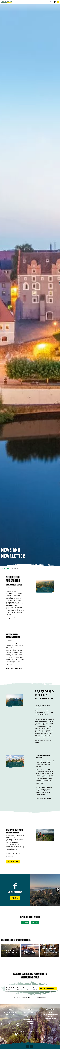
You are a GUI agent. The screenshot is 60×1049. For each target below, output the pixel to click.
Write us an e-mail (10, 1014)
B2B (8, 568)
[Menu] (55, 2)
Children (35, 989)
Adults (28, 989)
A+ (31, 1046)
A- (27, 1046)
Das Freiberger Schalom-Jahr (14, 668)
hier (38, 742)
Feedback (30, 1023)
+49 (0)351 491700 (12, 1012)
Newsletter (30, 1017)
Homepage (3, 568)
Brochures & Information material (30, 1020)
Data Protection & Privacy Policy (50, 1015)
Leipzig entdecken (11, 618)
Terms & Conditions (50, 1018)
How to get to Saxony (30, 1012)
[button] (13, 861)
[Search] (53, 2)
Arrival (8, 989)
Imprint (50, 1012)
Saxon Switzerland (55, 905)
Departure (19, 989)
